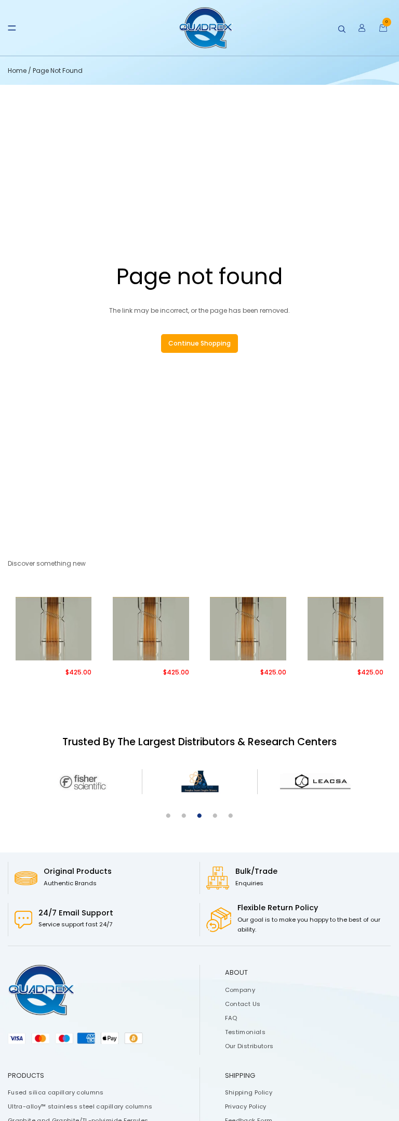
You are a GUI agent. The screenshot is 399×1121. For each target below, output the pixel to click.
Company (240, 990)
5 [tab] (230, 816)
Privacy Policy (246, 1106)
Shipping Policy (248, 1092)
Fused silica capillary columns (56, 1092)
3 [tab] (199, 816)
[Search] (341, 29)
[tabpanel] (84, 782)
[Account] (362, 28)
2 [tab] (184, 816)
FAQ (231, 1018)
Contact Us (243, 1004)
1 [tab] (168, 816)
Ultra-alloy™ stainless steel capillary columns (80, 1106)
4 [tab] (215, 816)
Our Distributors (249, 1046)
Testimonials (245, 1032)
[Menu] (12, 28)
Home (18, 70)
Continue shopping (199, 343)
